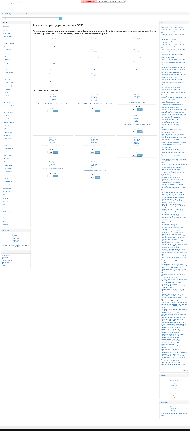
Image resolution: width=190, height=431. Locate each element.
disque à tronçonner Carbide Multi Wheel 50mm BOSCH (16, 245)
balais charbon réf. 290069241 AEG (170, 360)
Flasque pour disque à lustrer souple (171, 186)
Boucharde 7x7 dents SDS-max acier (171, 177)
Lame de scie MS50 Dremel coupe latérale (172, 167)
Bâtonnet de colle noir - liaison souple (171, 86)
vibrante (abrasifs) (95, 58)
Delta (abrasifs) (53, 70)
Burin (4, 46)
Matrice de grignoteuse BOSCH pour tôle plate (173, 112)
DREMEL (5, 198)
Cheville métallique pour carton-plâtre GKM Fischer (174, 171)
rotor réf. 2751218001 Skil (168, 202)
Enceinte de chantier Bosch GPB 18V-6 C (172, 267)
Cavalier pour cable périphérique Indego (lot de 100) (174, 351)
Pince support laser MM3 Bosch (169, 284)
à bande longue (53, 58)
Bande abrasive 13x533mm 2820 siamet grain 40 (173, 49)
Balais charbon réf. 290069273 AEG (170, 332)
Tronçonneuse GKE (8, 168)
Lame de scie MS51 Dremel (168, 132)
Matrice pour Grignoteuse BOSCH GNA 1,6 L (172, 91)
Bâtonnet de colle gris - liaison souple (171, 87)
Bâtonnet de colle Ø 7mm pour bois (170, 349)
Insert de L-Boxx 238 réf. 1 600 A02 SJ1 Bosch (173, 201)
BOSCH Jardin (6, 191)
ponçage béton (7, 119)
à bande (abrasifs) (137, 46)
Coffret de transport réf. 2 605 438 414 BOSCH (173, 194)
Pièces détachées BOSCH (9, 105)
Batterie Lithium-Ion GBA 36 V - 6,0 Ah (171, 119)
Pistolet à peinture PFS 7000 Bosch (170, 247)
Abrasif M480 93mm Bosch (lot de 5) (137, 102)
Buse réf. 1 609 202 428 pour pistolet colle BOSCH (174, 97)
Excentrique (53, 46)
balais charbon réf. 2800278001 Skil (170, 224)
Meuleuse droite (7, 115)
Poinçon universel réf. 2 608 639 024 (171, 106)
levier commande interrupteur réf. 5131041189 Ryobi (174, 302)
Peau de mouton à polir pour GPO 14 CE (172, 199)
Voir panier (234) (103, 1)
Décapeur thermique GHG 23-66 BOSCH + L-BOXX (174, 151)
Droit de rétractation (7, 264)
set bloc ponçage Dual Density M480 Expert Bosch (95, 145)
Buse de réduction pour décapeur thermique (172, 242)
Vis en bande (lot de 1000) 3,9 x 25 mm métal (173, 34)
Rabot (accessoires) (8, 109)
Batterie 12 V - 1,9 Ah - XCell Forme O (171, 354)
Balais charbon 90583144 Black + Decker (172, 336)
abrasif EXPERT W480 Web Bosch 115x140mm (53, 145)
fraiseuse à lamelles (8, 145)
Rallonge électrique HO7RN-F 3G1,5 (171, 339)
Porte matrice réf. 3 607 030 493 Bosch (171, 139)
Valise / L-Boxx (7, 128)
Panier (162, 22)
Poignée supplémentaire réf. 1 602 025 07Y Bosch (174, 256)
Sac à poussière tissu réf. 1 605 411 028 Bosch (173, 289)
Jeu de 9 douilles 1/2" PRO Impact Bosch (172, 246)
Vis (4, 204)
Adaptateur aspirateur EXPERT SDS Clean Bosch (174, 317)
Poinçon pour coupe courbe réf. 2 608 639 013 (173, 96)
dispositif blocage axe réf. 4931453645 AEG (172, 294)
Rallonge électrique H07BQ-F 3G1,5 (170, 136)
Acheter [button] (55, 111)
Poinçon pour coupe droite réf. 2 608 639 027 (173, 121)
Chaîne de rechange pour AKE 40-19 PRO (172, 146)
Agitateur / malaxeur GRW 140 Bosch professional (174, 324)
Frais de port (5, 257)
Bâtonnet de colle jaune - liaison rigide (171, 89)
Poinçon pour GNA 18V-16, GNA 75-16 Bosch (173, 319)
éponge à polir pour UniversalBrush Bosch (172, 340)
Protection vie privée (7, 259)
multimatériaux (53, 81)
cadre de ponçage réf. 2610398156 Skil (171, 72)
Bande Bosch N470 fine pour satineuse (171, 66)
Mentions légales (6, 255)
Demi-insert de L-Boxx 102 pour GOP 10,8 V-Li (173, 322)
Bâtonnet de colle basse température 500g (172, 117)
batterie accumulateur (8, 43)
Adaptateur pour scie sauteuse (169, 239)
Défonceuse (6, 59)
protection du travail (8, 185)
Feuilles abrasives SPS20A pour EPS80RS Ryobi (94, 170)
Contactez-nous (6, 262)
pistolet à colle (7, 155)
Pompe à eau (6, 142)
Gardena (5, 208)
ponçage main (95, 81)
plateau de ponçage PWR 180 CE (170, 57)
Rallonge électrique (8, 165)
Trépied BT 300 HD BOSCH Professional (171, 282)
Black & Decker (7, 211)
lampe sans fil (6, 125)
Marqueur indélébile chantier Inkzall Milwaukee (173, 197)
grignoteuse (6, 135)
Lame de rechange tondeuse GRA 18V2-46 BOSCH (174, 304)
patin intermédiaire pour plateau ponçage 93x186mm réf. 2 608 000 (137, 148)
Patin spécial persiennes (168, 344)
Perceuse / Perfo (7, 36)
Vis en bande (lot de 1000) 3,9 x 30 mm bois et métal (174, 226)
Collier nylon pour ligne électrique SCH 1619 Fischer (174, 142)
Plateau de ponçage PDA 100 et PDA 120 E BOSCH (174, 164)
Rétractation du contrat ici (89, 1)
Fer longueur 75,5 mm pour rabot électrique (172, 179)
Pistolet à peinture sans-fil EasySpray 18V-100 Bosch (174, 352)
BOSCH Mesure (7, 188)
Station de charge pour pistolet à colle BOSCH (173, 104)
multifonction (95, 70)
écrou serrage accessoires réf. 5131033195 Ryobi (174, 269)
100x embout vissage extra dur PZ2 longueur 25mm (174, 231)
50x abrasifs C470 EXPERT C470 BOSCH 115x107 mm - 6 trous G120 (95, 103)
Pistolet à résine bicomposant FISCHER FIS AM (173, 131)
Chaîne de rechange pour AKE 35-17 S (171, 149)
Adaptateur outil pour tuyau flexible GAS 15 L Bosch (174, 244)
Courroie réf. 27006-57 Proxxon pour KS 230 (172, 196)
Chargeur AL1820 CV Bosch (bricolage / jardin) (173, 204)
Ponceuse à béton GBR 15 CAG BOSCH (171, 362)
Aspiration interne (7, 132)
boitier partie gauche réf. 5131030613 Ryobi (172, 192)
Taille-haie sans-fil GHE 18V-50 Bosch (171, 301)
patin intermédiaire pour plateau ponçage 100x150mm (137, 124)
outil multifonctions (8, 148)
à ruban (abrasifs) (137, 58)
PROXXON (5, 224)
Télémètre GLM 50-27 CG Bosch (170, 277)
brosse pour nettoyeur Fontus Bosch (170, 102)
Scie (4, 56)
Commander (113, 1)
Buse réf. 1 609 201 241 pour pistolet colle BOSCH (174, 109)
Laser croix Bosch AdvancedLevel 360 (171, 191)
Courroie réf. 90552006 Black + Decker (171, 169)
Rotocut (5, 178)
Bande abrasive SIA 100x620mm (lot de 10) (53, 168)
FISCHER (5, 201)
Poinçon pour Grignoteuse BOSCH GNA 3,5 (172, 111)
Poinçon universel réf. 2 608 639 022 (171, 176)
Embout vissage (7, 49)
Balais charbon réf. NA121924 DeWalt (171, 141)
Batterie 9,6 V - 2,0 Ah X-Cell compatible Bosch (173, 296)
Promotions (163, 375)
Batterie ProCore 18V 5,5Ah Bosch (170, 124)
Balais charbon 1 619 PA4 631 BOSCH (171, 312)
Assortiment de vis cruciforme (169, 39)
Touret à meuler (7, 171)
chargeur (5, 40)
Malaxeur (5, 53)
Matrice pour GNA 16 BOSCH (169, 147)
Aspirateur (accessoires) (9, 152)
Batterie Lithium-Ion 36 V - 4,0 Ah (170, 166)
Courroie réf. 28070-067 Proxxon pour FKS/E (172, 321)
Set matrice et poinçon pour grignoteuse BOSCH (173, 116)
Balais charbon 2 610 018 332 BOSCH (171, 329)
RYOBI (4, 218)
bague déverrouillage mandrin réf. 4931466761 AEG (174, 266)
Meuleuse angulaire (8, 112)
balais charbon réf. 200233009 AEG (170, 214)
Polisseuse (6, 158)
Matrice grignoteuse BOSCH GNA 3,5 (171, 101)
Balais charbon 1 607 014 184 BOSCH (171, 337)
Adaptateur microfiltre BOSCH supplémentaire (173, 237)
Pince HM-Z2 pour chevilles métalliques (171, 81)
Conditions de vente (7, 260)
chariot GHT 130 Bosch (167, 287)
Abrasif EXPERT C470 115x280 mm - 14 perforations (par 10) (52, 103)
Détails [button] (50, 111)
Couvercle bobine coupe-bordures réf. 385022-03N (174, 137)
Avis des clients (164, 402)
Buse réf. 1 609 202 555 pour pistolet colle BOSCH (174, 114)
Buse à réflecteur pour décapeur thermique (172, 79)
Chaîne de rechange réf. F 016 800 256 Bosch (173, 134)
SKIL (4, 221)
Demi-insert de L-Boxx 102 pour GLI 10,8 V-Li (173, 356)
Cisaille (5, 161)
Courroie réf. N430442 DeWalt (169, 77)
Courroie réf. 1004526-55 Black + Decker (172, 234)
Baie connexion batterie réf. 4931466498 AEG (173, 326)
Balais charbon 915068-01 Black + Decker (172, 129)
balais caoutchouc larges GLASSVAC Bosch (172, 216)
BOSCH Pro (6, 30)
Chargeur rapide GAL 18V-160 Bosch (171, 182)
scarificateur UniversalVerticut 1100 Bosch (172, 144)
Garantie (4, 265)
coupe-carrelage (7, 181)
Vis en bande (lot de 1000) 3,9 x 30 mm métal (173, 27)
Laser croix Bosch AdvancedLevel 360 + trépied (173, 249)
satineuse (137, 70)
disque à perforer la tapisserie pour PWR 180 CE (173, 331)
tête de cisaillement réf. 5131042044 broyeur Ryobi (174, 264)
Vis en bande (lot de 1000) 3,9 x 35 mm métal (173, 29)
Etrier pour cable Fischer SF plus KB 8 (171, 107)
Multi (95, 46)
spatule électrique (7, 138)
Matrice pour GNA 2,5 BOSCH (169, 99)
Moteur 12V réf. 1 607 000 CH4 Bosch (171, 342)
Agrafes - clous (7, 102)
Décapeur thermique (8, 122)
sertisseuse (6, 175)
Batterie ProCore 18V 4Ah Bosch (170, 122)
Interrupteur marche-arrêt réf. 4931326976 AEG (173, 236)
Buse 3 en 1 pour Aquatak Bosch (170, 181)
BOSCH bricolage (7, 27)
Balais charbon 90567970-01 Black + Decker (172, 209)
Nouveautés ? (5, 230)
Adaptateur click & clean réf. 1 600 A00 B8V (172, 184)
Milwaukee (5, 195)
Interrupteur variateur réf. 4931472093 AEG (172, 241)
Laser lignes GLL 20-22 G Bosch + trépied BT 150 (174, 232)
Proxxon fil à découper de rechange (170, 26)
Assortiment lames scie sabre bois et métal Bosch (174, 159)
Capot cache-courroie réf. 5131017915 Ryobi (173, 334)
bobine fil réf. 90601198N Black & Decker (172, 251)
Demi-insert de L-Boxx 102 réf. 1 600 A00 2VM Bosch (174, 286)
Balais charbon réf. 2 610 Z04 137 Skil (171, 327)
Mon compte (121, 1)
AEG (4, 214)
